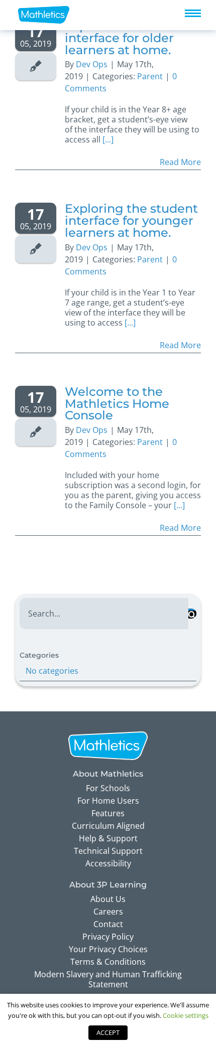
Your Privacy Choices (108, 949)
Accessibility (108, 863)
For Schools (108, 788)
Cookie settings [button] (185, 1015)
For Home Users (108, 801)
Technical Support (108, 851)
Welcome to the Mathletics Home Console (117, 403)
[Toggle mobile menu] (193, 13)
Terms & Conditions (108, 962)
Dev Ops (91, 64)
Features (108, 813)
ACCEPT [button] (108, 1032)
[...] (108, 139)
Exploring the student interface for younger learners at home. (131, 220)
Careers (108, 912)
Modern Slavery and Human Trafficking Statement (108, 979)
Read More (180, 162)
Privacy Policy (108, 937)
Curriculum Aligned (108, 826)
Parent (150, 76)
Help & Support (108, 838)
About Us (108, 899)
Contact (108, 924)
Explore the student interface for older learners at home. (125, 38)
